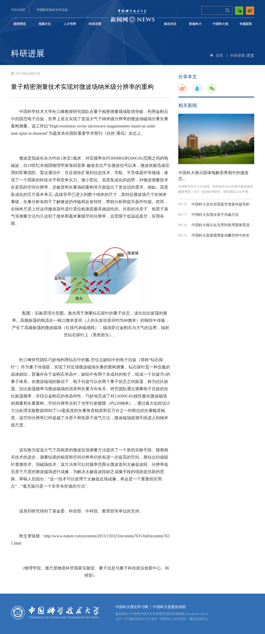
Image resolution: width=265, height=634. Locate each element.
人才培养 (70, 24)
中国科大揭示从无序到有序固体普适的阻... (226, 225)
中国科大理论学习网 (131, 607)
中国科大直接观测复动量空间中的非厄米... (226, 235)
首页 (219, 56)
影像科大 (195, 24)
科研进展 (95, 24)
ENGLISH (18, 10)
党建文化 (45, 24)
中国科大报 (220, 24)
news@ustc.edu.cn (196, 614)
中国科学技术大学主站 (52, 10)
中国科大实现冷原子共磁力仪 (215, 215)
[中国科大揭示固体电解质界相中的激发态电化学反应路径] (216, 139)
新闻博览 (19, 24)
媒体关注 (170, 24)
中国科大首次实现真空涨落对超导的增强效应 (228, 204)
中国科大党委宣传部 (169, 607)
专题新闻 (245, 24)
